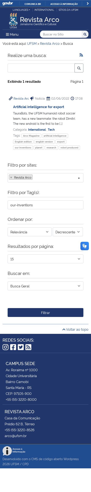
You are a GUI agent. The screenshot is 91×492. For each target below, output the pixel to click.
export (61, 141)
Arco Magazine (31, 135)
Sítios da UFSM (68, 9)
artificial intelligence (55, 135)
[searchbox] (35, 177)
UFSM (15, 464)
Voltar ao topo (76, 329)
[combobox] (45, 177)
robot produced (69, 147)
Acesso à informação (64, 3)
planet (38, 147)
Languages (20, 9)
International (44, 9)
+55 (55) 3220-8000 (21, 399)
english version (44, 141)
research (51, 147)
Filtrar (45, 312)
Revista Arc (21, 98)
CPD (25, 464)
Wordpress (71, 459)
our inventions (23, 147)
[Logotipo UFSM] (13, 19)
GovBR (7, 3)
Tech (51, 129)
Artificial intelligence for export (38, 106)
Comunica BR (33, 3)
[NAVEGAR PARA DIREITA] (88, 3)
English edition (23, 141)
